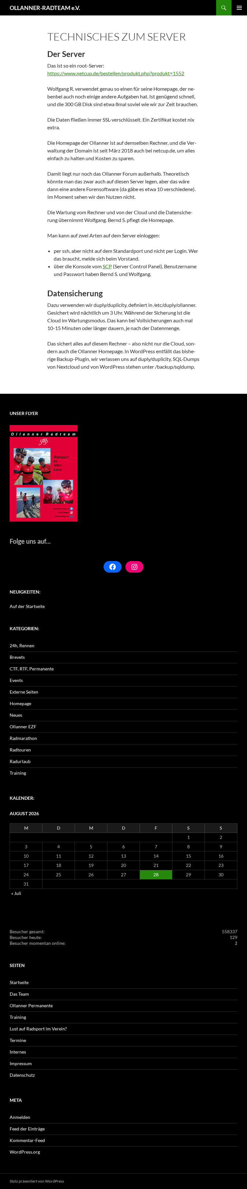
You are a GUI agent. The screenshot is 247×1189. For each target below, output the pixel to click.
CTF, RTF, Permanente (32, 668)
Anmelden (20, 1117)
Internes (18, 1052)
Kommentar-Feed (27, 1140)
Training (18, 773)
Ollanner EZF (23, 726)
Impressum (21, 1063)
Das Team (19, 994)
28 (156, 874)
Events (16, 680)
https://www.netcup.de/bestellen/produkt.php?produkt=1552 (115, 73)
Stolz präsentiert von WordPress (37, 1181)
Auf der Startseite (27, 606)
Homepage (20, 703)
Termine (18, 1040)
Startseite (19, 982)
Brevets (17, 657)
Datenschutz (22, 1075)
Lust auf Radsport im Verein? (38, 1028)
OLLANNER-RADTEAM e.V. (45, 7)
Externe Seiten (24, 692)
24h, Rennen (22, 645)
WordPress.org (25, 1152)
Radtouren (20, 749)
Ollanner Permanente (31, 1005)
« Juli (16, 893)
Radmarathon (23, 738)
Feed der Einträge (27, 1128)
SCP (107, 266)
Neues (16, 715)
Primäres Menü (239, 7)
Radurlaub (20, 761)
